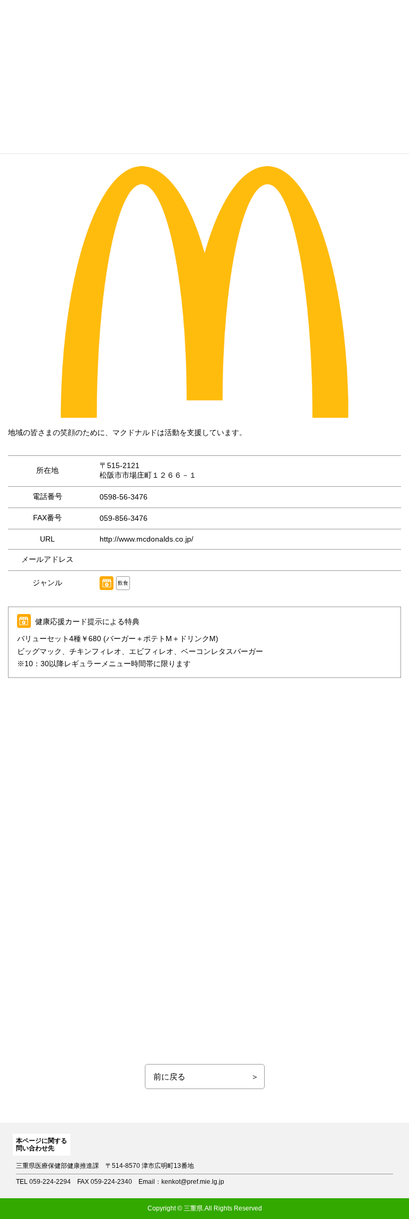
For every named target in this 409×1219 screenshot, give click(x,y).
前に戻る (169, 1076)
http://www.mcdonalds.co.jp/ (146, 539)
